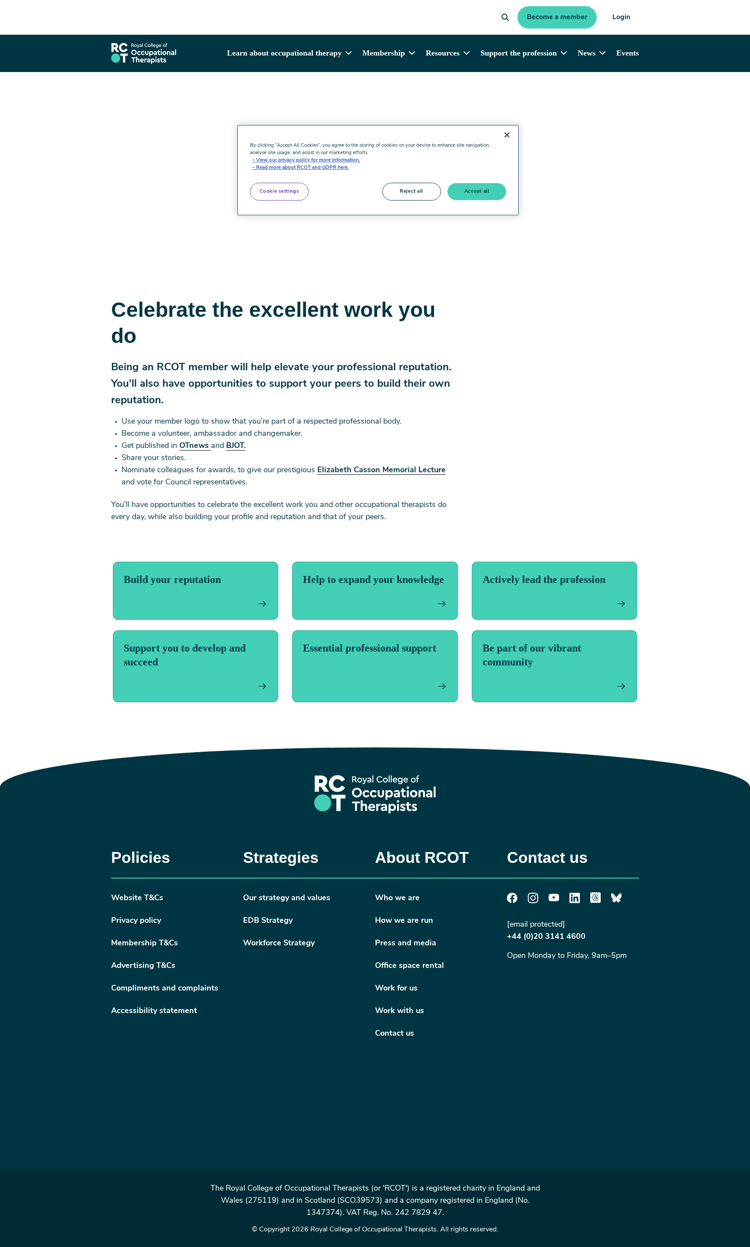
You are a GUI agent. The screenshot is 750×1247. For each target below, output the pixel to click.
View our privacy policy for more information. (308, 160)
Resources (443, 53)
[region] (378, 170)
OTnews (195, 446)
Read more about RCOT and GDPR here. (302, 167)
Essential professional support (369, 648)
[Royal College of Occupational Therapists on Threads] (595, 901)
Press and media (405, 944)
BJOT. (236, 446)
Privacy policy (136, 921)
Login (621, 17)
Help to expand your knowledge (373, 579)
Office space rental (409, 966)
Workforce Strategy (279, 944)
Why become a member (273, 94)
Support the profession (518, 53)
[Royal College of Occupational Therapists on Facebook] (512, 901)
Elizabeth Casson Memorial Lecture (381, 470)
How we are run (404, 921)
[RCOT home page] (143, 53)
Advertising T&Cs (143, 966)
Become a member (557, 17)
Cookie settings (279, 191)
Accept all (477, 191)
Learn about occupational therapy (284, 53)
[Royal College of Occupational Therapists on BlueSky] (616, 901)
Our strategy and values (286, 898)
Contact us (394, 1034)
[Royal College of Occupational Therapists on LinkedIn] (574, 901)
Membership (383, 53)
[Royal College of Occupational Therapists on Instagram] (533, 901)
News (586, 53)
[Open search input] (505, 17)
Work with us (399, 1011)
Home (120, 94)
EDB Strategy (268, 921)
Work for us (396, 989)
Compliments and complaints (164, 989)
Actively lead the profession (544, 579)
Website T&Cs (137, 898)
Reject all (411, 191)
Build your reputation (172, 579)
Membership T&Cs (144, 944)
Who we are (397, 898)
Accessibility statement (154, 1011)
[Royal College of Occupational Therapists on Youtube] (554, 899)
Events (627, 53)
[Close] (506, 135)
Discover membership (182, 94)
